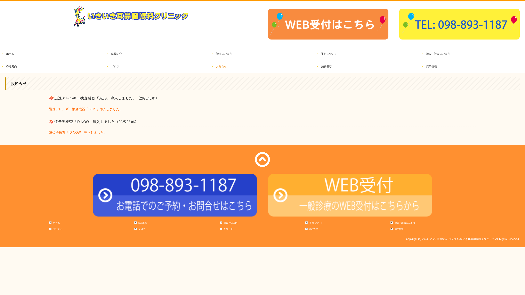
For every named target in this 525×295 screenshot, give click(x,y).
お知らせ (221, 66)
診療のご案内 (224, 53)
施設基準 (326, 66)
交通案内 (11, 66)
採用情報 (431, 66)
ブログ (115, 66)
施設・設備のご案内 (438, 53)
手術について (329, 53)
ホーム (10, 53)
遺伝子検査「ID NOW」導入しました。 (78, 132)
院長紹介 (116, 53)
